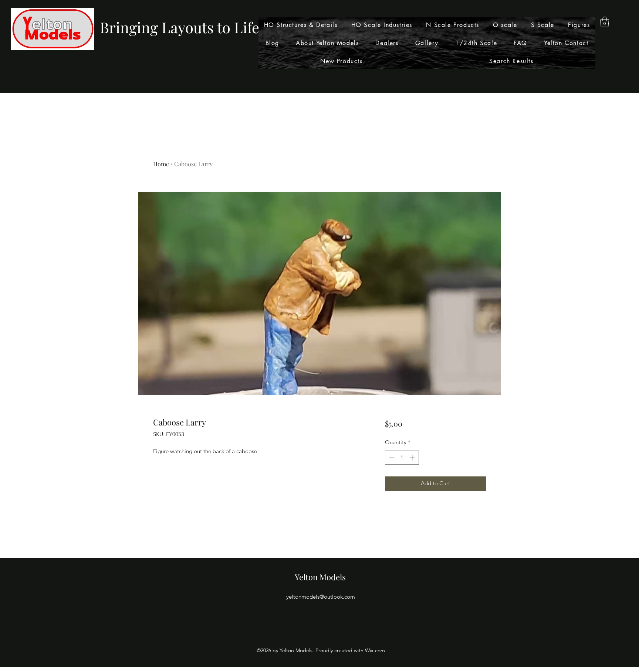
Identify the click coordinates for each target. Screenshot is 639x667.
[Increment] (413, 458)
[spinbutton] (402, 458)
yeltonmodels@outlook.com (320, 596)
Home (161, 164)
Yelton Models (320, 576)
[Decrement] (391, 458)
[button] (604, 22)
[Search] (493, 46)
